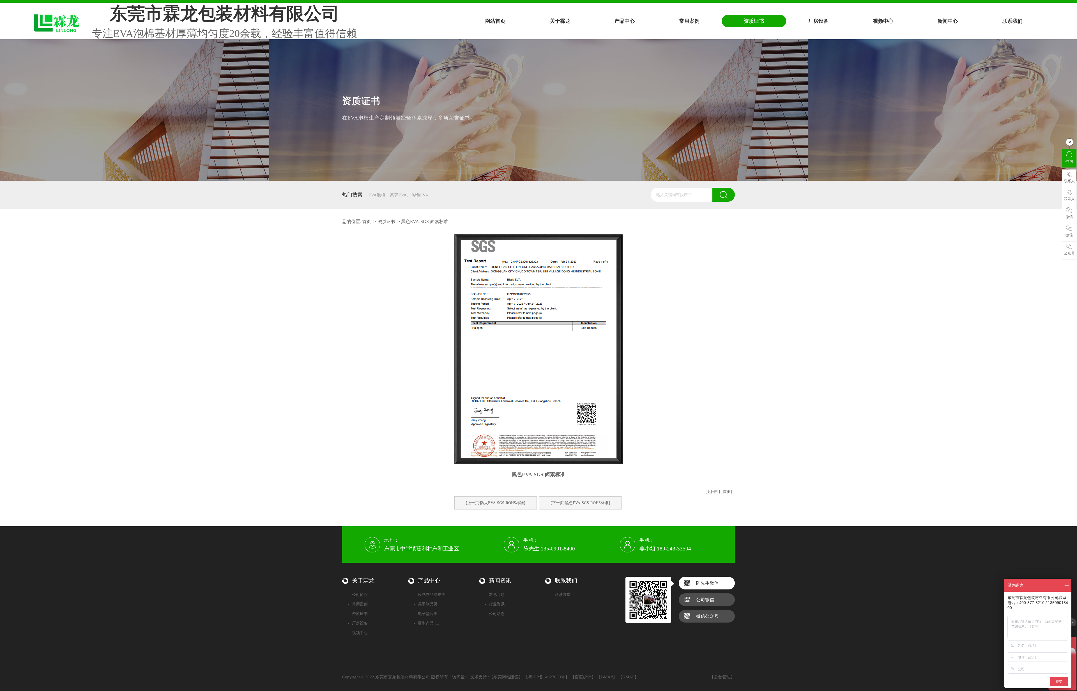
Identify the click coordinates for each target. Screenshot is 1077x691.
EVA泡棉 (377, 195)
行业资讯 (495, 604)
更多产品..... (426, 623)
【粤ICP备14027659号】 (546, 677)
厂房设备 (358, 623)
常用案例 (358, 604)
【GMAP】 (628, 677)
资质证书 (386, 221)
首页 (366, 221)
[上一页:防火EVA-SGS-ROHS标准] (495, 503)
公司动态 (495, 614)
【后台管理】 (722, 677)
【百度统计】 (583, 677)
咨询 (1069, 161)
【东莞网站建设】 (506, 677)
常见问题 (495, 595)
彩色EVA (420, 195)
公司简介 (358, 595)
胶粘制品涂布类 (429, 595)
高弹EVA (398, 195)
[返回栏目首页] (719, 492)
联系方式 (560, 595)
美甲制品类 (426, 604)
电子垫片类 (426, 614)
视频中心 (358, 633)
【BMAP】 (607, 677)
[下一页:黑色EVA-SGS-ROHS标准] (580, 503)
